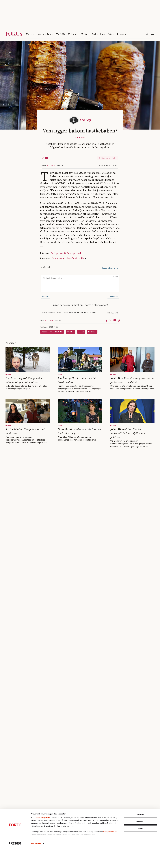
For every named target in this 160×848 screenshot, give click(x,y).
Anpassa (139, 822)
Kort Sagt (51, 165)
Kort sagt (92, 332)
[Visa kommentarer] (46, 158)
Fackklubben (99, 34)
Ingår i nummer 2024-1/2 (52, 332)
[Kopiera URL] (119, 320)
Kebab (81, 332)
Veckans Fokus (46, 34)
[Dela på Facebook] (106, 320)
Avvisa (140, 828)
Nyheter (30, 34)
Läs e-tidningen (117, 34)
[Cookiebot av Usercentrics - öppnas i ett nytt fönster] (15, 843)
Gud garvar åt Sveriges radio (66, 253)
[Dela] (43, 158)
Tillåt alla (140, 815)
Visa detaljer (36, 843)
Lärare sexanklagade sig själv (67, 258)
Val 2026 (60, 34)
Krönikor (73, 34)
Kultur (85, 34)
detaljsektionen (110, 832)
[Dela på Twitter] (110, 320)
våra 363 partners (44, 817)
